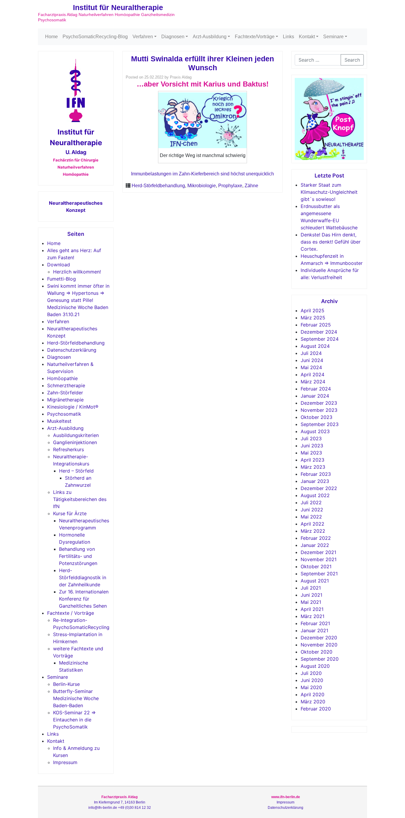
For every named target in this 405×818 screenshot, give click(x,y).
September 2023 (320, 424)
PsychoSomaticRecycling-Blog (95, 36)
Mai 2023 (311, 453)
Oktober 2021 (316, 566)
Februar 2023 (316, 474)
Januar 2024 (315, 396)
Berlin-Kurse (66, 684)
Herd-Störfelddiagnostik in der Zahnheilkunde (82, 577)
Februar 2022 (316, 538)
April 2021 (312, 609)
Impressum (65, 762)
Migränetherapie (65, 400)
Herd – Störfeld (76, 471)
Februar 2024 (316, 389)
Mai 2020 (311, 687)
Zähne (251, 185)
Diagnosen (172, 36)
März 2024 (313, 382)
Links (288, 36)
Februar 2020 (316, 709)
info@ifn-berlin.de (102, 808)
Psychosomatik (64, 414)
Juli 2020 (311, 673)
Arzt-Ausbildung (210, 36)
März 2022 (313, 531)
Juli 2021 (311, 588)
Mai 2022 (311, 517)
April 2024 (312, 374)
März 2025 (313, 318)
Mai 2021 (311, 602)
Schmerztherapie (66, 385)
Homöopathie (62, 378)
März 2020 (313, 702)
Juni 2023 (312, 446)
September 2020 (320, 659)
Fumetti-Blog (61, 279)
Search (352, 60)
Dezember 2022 (319, 488)
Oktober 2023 (316, 417)
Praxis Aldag (181, 77)
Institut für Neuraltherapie (118, 7)
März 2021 (312, 616)
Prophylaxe (230, 185)
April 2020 (312, 694)
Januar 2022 (315, 545)
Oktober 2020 (316, 652)
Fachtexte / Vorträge (70, 613)
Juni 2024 (312, 360)
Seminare (333, 36)
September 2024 (320, 339)
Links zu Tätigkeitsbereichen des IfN (79, 499)
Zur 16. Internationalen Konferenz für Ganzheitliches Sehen (84, 599)
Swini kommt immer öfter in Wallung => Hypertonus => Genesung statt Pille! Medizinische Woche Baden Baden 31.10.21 (78, 300)
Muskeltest (59, 421)
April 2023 (312, 460)
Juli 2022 (311, 502)
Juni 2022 (312, 510)
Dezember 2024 (319, 332)
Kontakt (307, 36)
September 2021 (319, 574)
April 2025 (312, 310)
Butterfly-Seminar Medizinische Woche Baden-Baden (76, 698)
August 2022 (315, 495)
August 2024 (315, 346)
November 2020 (319, 645)
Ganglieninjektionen (75, 442)
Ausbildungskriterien (76, 435)
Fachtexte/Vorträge (255, 36)
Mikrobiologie (201, 185)
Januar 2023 (315, 481)
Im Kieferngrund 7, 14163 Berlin (119, 802)
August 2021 (315, 581)
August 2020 (315, 666)
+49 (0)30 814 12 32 (134, 808)
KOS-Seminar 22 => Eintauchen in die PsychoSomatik (74, 720)
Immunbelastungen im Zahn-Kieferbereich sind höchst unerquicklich (202, 173)
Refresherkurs (68, 449)
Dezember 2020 (319, 638)
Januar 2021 (314, 630)
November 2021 (319, 559)
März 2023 (313, 467)
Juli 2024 (311, 353)
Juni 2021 (311, 595)
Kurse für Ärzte (70, 513)
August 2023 (315, 431)
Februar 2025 (316, 325)
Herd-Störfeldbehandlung (76, 343)
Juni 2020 (312, 680)
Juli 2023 (311, 438)
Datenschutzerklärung (71, 350)
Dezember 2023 (319, 403)
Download (58, 265)
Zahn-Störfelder (65, 393)
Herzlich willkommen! (77, 272)
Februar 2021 (315, 623)
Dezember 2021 (318, 552)
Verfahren (143, 36)
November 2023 (319, 410)
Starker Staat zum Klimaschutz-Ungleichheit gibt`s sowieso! (329, 192)
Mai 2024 (311, 367)
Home (51, 36)
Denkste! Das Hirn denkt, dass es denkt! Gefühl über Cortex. (331, 242)
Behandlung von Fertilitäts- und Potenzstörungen (78, 556)
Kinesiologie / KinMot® (72, 407)
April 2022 (312, 524)
